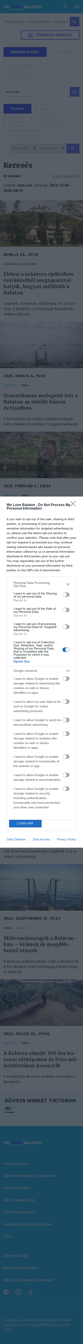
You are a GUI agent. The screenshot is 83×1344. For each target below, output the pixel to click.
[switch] (65, 594)
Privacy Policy (66, 839)
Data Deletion (16, 839)
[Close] (74, 505)
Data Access (41, 839)
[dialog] (41, 672)
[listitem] (41, 584)
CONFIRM (25, 823)
